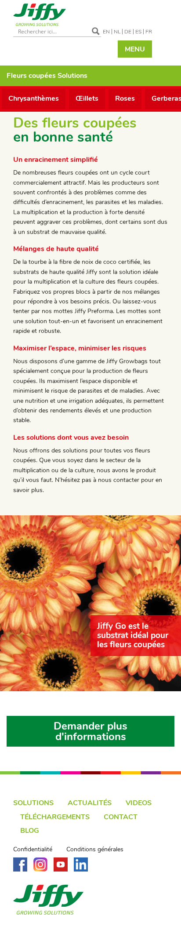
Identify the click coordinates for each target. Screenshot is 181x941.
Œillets (87, 98)
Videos (139, 803)
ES (138, 31)
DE (127, 31)
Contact (121, 817)
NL (117, 31)
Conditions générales (94, 849)
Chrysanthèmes (33, 98)
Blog (29, 830)
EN (106, 31)
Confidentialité (32, 849)
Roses (125, 98)
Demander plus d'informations (90, 731)
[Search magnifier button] (95, 31)
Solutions (33, 803)
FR (148, 31)
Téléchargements (55, 817)
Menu (135, 49)
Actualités (90, 803)
